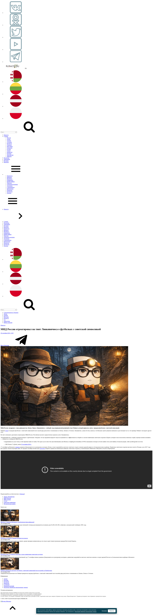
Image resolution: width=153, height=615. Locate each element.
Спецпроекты (11, 187)
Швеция (9, 156)
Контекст (6, 162)
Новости (6, 135)
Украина (9, 145)
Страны (6, 136)
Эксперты (9, 186)
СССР (5, 501)
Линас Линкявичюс (9, 496)
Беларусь (9, 143)
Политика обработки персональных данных (16, 587)
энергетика (7, 321)
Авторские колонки (12, 184)
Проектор (9, 190)
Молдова (6, 317)
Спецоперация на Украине (11, 312)
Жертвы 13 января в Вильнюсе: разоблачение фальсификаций (17, 522)
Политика (6, 158)
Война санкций (8, 322)
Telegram (22, 494)
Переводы (10, 176)
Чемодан (9, 183)
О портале (6, 584)
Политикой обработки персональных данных (85, 611)
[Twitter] (16, 37)
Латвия (9, 140)
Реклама (6, 580)
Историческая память (9, 504)
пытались (42, 448)
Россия (9, 137)
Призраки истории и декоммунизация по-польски (14, 538)
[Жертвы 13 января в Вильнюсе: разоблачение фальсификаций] (10, 520)
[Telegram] (16, 61)
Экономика (7, 159)
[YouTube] (16, 49)
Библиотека (10, 188)
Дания (8, 150)
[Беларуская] (16, 81)
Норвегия (9, 152)
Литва (8, 139)
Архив (5, 579)
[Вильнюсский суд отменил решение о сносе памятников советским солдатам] (10, 553)
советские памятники (10, 502)
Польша (9, 153)
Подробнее (104, 610)
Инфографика (11, 181)
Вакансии (6, 583)
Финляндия (10, 155)
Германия (9, 148)
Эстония (9, 142)
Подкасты (9, 191)
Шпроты (9, 177)
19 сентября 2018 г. (26, 444)
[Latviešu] (16, 106)
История (6, 160)
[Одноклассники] (16, 25)
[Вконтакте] (16, 12)
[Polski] (16, 118)
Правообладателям (9, 586)
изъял (6, 430)
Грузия (9, 149)
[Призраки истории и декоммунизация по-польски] (10, 536)
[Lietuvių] (16, 94)
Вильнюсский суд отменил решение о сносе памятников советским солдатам (22, 554)
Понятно (111, 610)
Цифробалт (10, 180)
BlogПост (9, 178)
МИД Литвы (7, 499)
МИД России (7, 498)
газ (4, 319)
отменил (17, 447)
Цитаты (9, 193)
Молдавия (10, 146)
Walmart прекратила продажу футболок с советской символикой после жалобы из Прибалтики (26, 570)
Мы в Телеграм (5, 345)
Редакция (6, 581)
